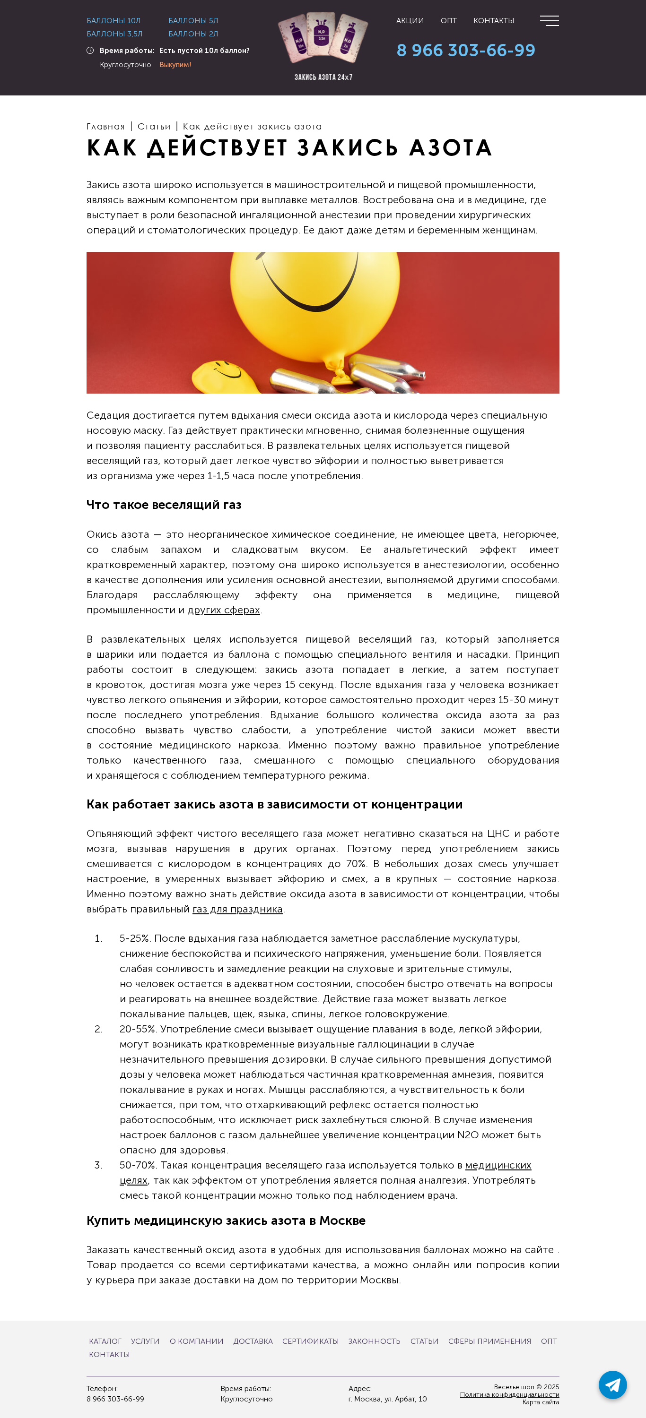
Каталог (105, 1341)
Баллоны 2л (193, 34)
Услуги (145, 1341)
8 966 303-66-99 (466, 51)
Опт (449, 21)
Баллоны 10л (114, 21)
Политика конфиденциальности (509, 1395)
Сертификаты (310, 1341)
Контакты (494, 21)
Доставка (253, 1341)
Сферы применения (490, 1341)
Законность (375, 1341)
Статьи (424, 1341)
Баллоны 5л (193, 21)
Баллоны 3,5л (115, 34)
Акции (410, 21)
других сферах (223, 609)
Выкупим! (175, 64)
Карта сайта (541, 1402)
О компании (197, 1341)
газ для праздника (237, 908)
